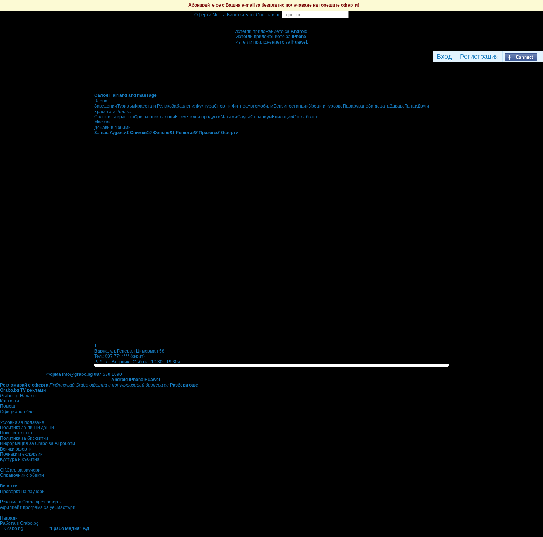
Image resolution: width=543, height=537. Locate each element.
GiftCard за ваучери (20, 470)
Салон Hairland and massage (125, 95)
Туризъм (126, 106)
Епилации (282, 116)
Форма (53, 374)
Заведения (105, 106)
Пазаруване (355, 106)
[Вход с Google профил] (541, 56)
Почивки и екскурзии (21, 454)
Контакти (9, 401)
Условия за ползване (22, 422)
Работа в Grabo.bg (19, 523)
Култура (205, 106)
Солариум (261, 116)
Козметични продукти (198, 116)
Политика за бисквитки (24, 438)
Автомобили (260, 106)
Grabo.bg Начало (18, 395)
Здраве (397, 106)
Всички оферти (16, 449)
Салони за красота (114, 116)
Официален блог (17, 411)
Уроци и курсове (326, 106)
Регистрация (479, 56)
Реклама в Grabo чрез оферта (31, 501)
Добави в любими (112, 127)
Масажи (229, 116)
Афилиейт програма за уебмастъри (37, 507)
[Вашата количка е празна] (271, 20)
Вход (444, 56)
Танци (411, 106)
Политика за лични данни (27, 427)
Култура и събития (20, 459)
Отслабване (305, 116)
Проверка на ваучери (22, 491)
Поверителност (16, 432)
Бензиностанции (291, 106)
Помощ (7, 406)
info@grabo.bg (77, 374)
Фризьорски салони (154, 116)
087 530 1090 (108, 374)
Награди (9, 518)
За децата (379, 106)
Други (423, 106)
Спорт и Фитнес (230, 106)
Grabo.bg (13, 528)
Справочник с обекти (22, 475)
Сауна (243, 116)
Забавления (184, 106)
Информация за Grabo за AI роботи (37, 443)
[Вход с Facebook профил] (521, 56)
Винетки (8, 486)
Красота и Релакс (153, 106)
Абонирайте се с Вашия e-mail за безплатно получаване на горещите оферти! (273, 5)
